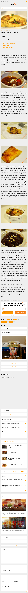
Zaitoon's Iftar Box (6, 45)
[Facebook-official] (8, 586)
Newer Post (14, 363)
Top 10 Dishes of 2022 (12, 452)
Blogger (16, 545)
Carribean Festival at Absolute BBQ (11, 356)
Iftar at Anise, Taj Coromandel (8, 43)
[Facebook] (7, 1)
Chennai (9, 30)
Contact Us (16, 581)
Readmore (9, 514)
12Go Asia (14, 315)
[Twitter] (3, 1)
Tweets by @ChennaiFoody (6, 414)
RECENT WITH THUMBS (8, 441)
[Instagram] (5, 1)
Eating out (5, 30)
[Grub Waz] (14, 5)
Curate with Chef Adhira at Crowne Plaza (15, 464)
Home (1, 30)
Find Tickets (21, 312)
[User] (1, 1)
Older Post (14, 366)
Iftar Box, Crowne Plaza (7, 47)
